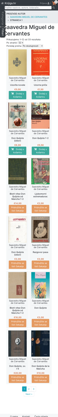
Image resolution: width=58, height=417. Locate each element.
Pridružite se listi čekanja (17, 209)
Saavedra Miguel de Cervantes (28, 17)
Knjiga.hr (10, 3)
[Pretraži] (54, 7)
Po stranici (11, 42)
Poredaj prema (13, 46)
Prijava (43, 3)
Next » (29, 394)
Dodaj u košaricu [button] (18, 95)
